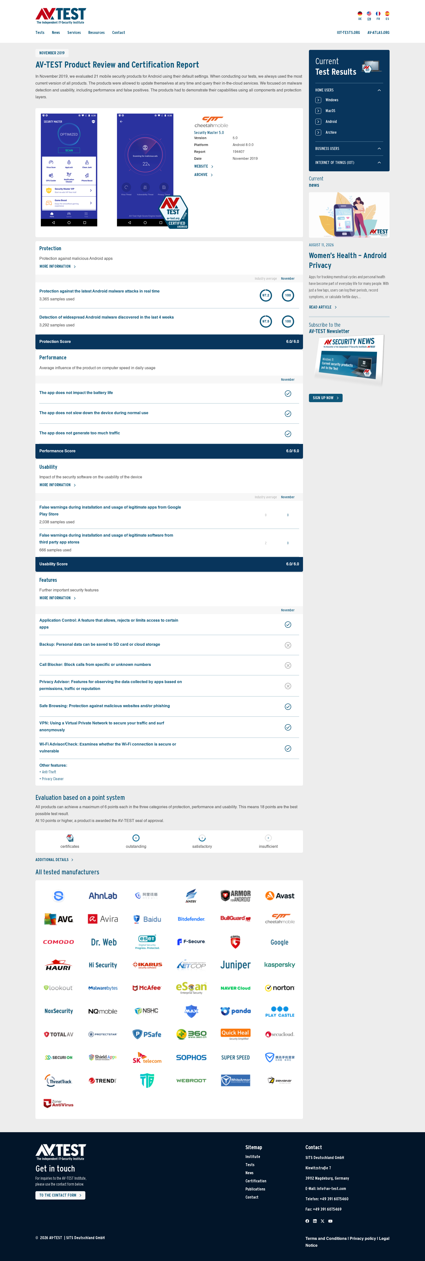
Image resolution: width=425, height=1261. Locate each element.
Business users (327, 148)
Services (74, 32)
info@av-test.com (331, 1188)
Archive (201, 174)
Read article (320, 307)
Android (331, 121)
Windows (332, 100)
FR (378, 19)
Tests (40, 32)
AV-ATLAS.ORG (378, 32)
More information (55, 266)
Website (201, 166)
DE (360, 19)
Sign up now (323, 398)
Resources (96, 32)
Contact (118, 32)
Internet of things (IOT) (334, 162)
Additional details (52, 859)
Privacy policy (363, 1239)
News (56, 32)
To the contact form (57, 1195)
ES (387, 19)
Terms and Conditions (326, 1239)
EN (369, 19)
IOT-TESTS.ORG (348, 32)
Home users (324, 90)
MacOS (330, 110)
